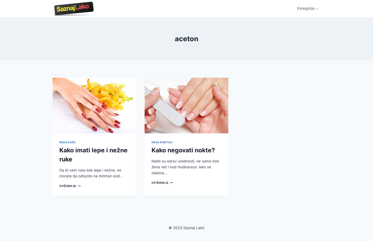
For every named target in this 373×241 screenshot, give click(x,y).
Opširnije (70, 186)
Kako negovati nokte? (183, 150)
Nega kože (67, 142)
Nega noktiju (162, 142)
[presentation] (94, 105)
